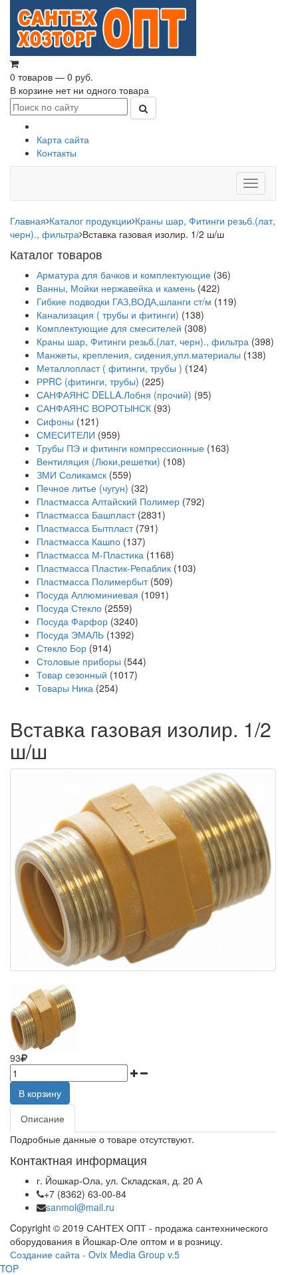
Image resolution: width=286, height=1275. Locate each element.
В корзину (40, 1093)
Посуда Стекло (69, 608)
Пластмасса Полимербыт (92, 581)
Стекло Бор (61, 647)
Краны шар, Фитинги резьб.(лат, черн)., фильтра (143, 341)
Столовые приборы (79, 661)
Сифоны (55, 421)
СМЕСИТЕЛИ (67, 434)
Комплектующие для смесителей (109, 328)
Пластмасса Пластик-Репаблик (104, 568)
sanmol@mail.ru (80, 1207)
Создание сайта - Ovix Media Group (87, 1254)
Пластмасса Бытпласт (85, 528)
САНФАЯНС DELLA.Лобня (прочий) (114, 394)
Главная (28, 220)
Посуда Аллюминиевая (87, 594)
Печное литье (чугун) (82, 488)
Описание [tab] (43, 1118)
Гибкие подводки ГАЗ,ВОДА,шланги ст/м (124, 301)
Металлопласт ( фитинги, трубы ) (109, 368)
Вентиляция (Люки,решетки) (98, 461)
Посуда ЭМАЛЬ (70, 634)
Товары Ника (65, 687)
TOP (9, 1268)
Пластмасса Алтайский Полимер (108, 501)
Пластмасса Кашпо (78, 541)
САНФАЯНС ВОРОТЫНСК (94, 408)
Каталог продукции (90, 220)
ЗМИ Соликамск (71, 474)
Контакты (56, 152)
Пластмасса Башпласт (86, 514)
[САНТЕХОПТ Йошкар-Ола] (103, 26)
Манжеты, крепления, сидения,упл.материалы (139, 354)
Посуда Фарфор (72, 621)
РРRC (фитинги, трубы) (88, 381)
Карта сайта (63, 139)
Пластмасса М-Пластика (90, 554)
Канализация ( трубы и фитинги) (108, 314)
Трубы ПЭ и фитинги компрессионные (120, 448)
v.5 (174, 1254)
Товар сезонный (72, 674)
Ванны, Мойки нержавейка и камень (116, 288)
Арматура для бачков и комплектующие (124, 274)
